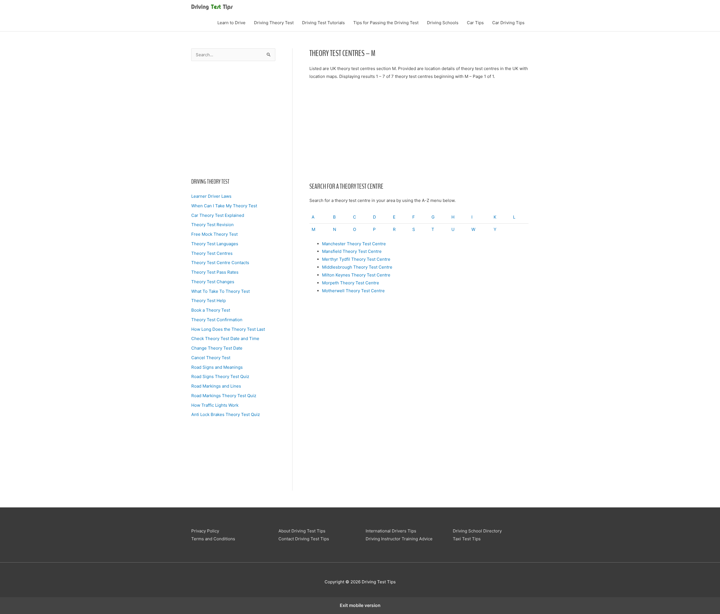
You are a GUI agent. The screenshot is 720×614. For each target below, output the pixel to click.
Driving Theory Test (274, 22)
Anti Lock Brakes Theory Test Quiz (225, 414)
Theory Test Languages (214, 243)
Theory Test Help (208, 300)
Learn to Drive (231, 22)
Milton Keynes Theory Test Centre (356, 275)
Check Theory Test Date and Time (225, 338)
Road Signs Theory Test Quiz (220, 376)
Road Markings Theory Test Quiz (223, 395)
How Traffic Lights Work (214, 405)
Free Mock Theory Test (214, 234)
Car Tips (475, 22)
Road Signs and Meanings (217, 367)
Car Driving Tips (508, 22)
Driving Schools (442, 22)
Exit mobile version (360, 605)
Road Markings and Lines (216, 386)
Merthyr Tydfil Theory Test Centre (356, 259)
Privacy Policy (205, 531)
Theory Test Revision (212, 224)
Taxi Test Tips (467, 538)
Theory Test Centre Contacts (220, 262)
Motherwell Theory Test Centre (353, 290)
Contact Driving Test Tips (303, 538)
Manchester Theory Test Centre (354, 243)
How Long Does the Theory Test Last (228, 329)
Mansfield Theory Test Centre (352, 251)
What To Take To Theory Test (220, 291)
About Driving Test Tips (301, 531)
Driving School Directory (477, 531)
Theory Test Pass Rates (214, 272)
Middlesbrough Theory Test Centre (357, 267)
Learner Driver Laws (211, 196)
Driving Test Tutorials (323, 22)
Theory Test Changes (212, 281)
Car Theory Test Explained (217, 215)
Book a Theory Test (210, 310)
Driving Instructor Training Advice (399, 538)
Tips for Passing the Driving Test (385, 22)
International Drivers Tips (391, 531)
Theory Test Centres (212, 253)
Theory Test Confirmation (216, 319)
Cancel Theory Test (210, 357)
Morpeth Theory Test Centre (350, 282)
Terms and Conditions (213, 538)
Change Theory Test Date (216, 348)
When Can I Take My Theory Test (224, 205)
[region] (233, 118)
